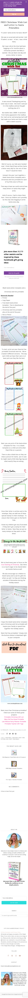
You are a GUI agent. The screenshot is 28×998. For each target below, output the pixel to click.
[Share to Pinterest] (13, 734)
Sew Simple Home (10, 994)
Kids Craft (9, 739)
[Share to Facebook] (7, 734)
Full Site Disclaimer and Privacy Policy (11, 932)
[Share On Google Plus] (16, 734)
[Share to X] (10, 734)
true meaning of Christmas (10, 565)
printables (16, 739)
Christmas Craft (17, 737)
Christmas (8, 737)
